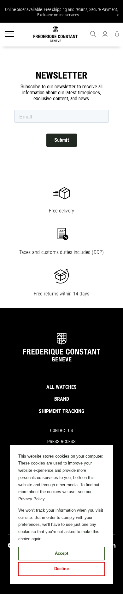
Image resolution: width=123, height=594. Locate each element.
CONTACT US (61, 430)
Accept (61, 553)
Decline (61, 568)
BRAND (61, 399)
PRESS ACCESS (61, 441)
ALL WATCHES (61, 387)
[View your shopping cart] (117, 34)
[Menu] (9, 34)
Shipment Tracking (61, 411)
